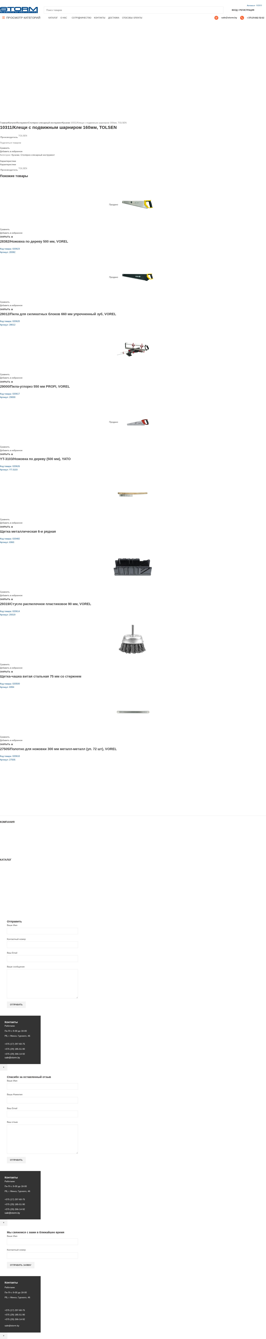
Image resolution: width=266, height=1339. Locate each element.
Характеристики (8, 161)
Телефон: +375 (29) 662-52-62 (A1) (22, 783)
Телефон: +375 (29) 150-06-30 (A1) (22, 787)
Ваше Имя (12, 925)
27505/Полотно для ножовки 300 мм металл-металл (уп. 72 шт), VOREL (58, 749)
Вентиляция (6, 866)
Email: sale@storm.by (15, 809)
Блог (2, 837)
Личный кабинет (8, 843)
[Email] (5, 3)
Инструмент (22, 122)
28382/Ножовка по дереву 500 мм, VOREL (34, 241)
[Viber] (23, 3)
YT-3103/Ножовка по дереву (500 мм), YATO (35, 459)
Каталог (12, 122)
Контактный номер (16, 939)
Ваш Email (12, 953)
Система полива (8, 872)
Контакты (4, 840)
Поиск (219, 10)
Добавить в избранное (11, 151)
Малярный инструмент (11, 904)
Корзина (4, 846)
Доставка (4, 849)
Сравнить (5, 148)
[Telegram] (19, 3)
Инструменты (7, 869)
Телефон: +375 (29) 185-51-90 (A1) (22, 791)
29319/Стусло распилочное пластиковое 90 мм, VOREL (45, 604)
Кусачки (66, 122)
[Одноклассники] (9, 3)
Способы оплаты (8, 852)
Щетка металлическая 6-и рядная (28, 531)
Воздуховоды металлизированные (17, 881)
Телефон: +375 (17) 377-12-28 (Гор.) (23, 800)
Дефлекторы (6, 884)
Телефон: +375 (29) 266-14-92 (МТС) (24, 796)
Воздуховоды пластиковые (13, 878)
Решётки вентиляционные (13, 875)
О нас (3, 834)
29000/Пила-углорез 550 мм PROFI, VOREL (35, 386)
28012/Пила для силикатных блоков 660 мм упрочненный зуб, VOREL (58, 314)
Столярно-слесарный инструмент (45, 122)
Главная (4, 122)
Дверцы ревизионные (11, 901)
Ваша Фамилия (14, 1094)
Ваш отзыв (12, 1122)
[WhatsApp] (12, 3)
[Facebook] (2, 3)
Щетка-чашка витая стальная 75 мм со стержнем (40, 676)
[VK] (16, 3)
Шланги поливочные (10, 910)
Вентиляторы (6, 898)
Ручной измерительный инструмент (18, 907)
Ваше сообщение (16, 966)
